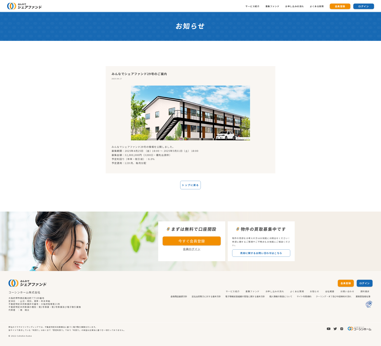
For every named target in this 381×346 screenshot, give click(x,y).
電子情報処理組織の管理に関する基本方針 (245, 296)
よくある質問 (317, 6)
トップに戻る (190, 185)
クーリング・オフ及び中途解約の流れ (333, 296)
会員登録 (340, 6)
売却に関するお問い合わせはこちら (261, 253)
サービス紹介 (253, 6)
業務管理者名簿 (363, 296)
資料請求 (365, 291)
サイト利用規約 (304, 296)
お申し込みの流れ (294, 6)
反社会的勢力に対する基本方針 (206, 296)
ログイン (363, 6)
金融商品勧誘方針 (179, 296)
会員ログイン (191, 249)
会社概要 (329, 291)
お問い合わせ (347, 291)
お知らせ (314, 291)
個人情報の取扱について (280, 296)
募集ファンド (272, 6)
